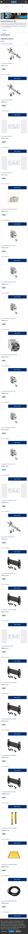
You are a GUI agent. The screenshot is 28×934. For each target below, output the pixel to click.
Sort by (2, 41)
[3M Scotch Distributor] (14, 2)
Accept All (11, 931)
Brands (4, 33)
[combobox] (14, 43)
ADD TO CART (17, 78)
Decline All (18, 931)
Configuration (4, 931)
